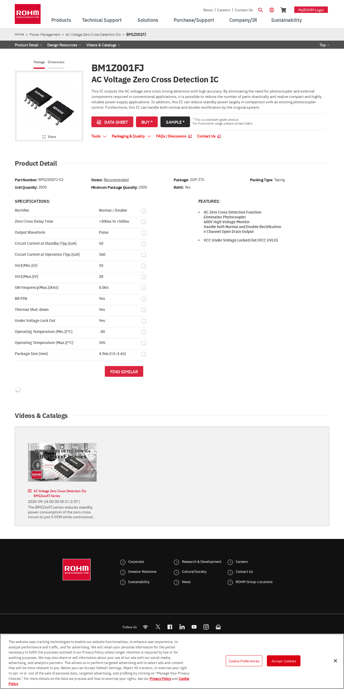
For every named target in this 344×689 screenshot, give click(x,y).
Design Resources (62, 44)
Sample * (175, 122)
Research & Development (201, 561)
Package (39, 62)
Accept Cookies (283, 660)
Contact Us (244, 10)
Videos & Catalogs (101, 44)
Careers (223, 10)
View (52, 136)
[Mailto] (218, 626)
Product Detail (26, 44)
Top (323, 44)
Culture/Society (194, 571)
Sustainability (138, 581)
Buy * (147, 122)
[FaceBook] (170, 626)
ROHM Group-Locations (254, 581)
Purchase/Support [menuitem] (194, 19)
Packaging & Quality (129, 135)
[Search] (260, 9)
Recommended (116, 179)
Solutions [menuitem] (148, 19)
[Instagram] (206, 626)
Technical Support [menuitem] (102, 19)
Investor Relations (142, 571)
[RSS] (145, 626)
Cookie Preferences (244, 660)
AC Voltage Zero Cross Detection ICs (93, 34)
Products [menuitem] (61, 19)
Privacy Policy (160, 678)
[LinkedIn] (182, 626)
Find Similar (124, 371)
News (208, 10)
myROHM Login (311, 9)
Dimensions (56, 62)
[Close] (335, 661)
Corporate (136, 561)
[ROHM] (28, 15)
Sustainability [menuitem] (286, 19)
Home (19, 34)
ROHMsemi (157, 626)
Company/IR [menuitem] (243, 19)
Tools (96, 135)
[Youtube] (194, 626)
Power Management (45, 34)
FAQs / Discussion (171, 135)
